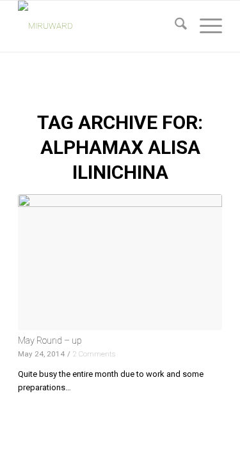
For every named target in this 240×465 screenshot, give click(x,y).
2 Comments (94, 353)
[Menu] (204, 26)
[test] (99, 26)
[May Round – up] (120, 262)
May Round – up (50, 340)
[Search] (174, 26)
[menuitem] (174, 26)
